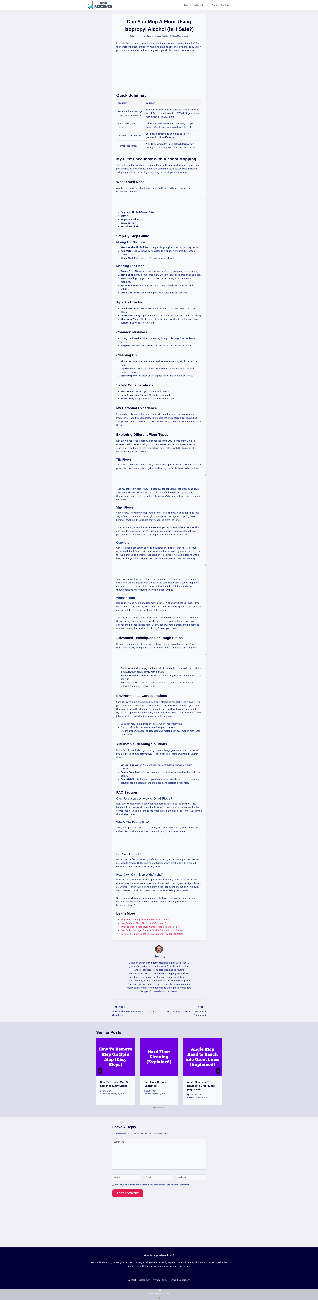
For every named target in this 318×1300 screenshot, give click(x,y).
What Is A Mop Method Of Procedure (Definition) (186, 1011)
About (215, 4)
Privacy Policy (160, 1279)
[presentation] (115, 1057)
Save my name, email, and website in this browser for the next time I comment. (152, 1184)
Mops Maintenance (180, 36)
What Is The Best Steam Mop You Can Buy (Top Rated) (134, 1011)
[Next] (218, 1071)
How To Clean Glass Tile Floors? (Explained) (143, 923)
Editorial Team (201, 4)
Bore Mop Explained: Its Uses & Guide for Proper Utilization (152, 933)
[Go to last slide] (100, 1071)
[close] (160, 1290)
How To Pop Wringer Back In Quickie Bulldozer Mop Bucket (152, 930)
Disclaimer (144, 1279)
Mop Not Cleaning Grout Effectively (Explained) (145, 919)
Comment (119, 1141)
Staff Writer (151, 1091)
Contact (225, 4)
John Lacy (159, 956)
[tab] (154, 1107)
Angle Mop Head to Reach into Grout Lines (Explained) (201, 1086)
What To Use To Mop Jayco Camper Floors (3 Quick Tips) (150, 926)
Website (182, 1177)
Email (149, 1177)
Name (117, 1177)
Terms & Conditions (179, 1279)
